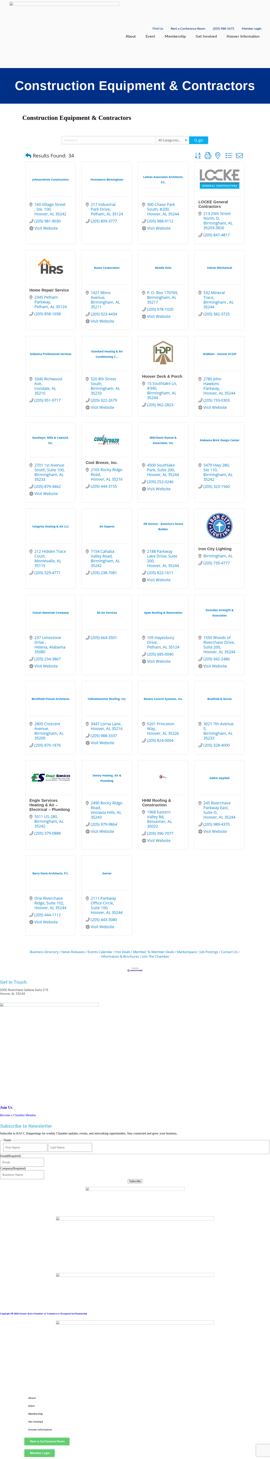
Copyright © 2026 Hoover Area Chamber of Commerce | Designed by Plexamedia (43, 1313)
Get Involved (206, 36)
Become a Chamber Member (18, 1115)
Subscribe (135, 1181)
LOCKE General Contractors (213, 204)
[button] (28, 155)
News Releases (73, 952)
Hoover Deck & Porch (162, 376)
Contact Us (229, 952)
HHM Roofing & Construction (156, 802)
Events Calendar (100, 952)
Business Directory (44, 952)
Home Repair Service (49, 290)
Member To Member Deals (153, 952)
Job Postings (209, 952)
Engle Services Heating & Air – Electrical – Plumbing (49, 805)
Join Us (6, 1107)
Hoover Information (243, 36)
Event (150, 36)
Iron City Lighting (214, 549)
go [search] (200, 140)
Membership (175, 36)
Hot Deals (122, 952)
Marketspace (187, 952)
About (131, 36)
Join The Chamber (155, 956)
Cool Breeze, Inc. (102, 462)
